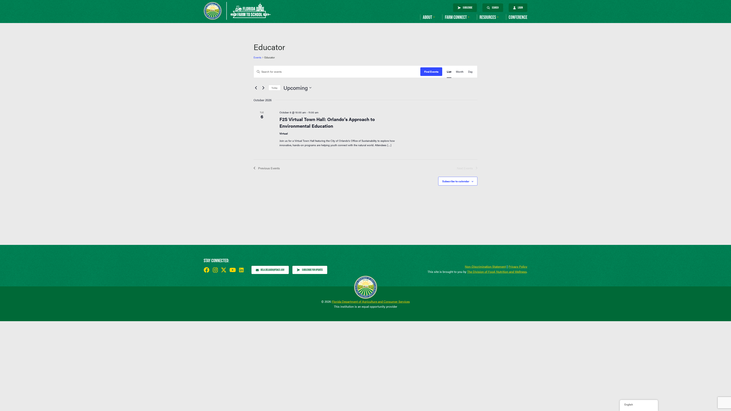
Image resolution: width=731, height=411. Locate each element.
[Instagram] (215, 269)
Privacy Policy (517, 266)
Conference (518, 17)
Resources (488, 17)
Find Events (431, 71)
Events (257, 57)
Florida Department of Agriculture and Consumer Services (371, 301)
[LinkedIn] (241, 270)
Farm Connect (456, 17)
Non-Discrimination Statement (485, 266)
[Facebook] (206, 270)
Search (495, 7)
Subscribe (467, 7)
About (427, 17)
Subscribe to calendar (455, 181)
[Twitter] (223, 270)
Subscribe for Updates (312, 269)
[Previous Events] (256, 87)
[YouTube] (233, 270)
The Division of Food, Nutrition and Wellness (497, 271)
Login (520, 7)
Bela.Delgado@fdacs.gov (272, 269)
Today (274, 87)
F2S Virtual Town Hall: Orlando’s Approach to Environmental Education (327, 122)
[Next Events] (263, 87)
